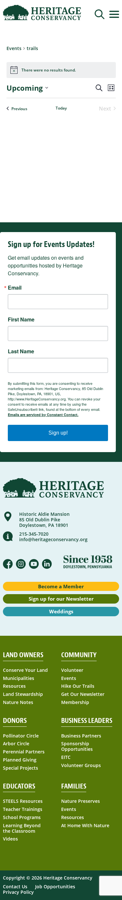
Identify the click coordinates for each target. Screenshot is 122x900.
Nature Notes (18, 702)
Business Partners (81, 736)
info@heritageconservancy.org (53, 539)
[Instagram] (21, 564)
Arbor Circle (16, 744)
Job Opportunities (55, 886)
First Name (21, 319)
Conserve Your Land (25, 670)
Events (68, 678)
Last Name (21, 351)
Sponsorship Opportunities (77, 746)
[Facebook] (8, 564)
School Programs (22, 817)
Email (14, 287)
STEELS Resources (23, 801)
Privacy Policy (18, 892)
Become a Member (61, 586)
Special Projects (20, 768)
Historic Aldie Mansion (44, 514)
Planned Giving (19, 760)
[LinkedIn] (47, 564)
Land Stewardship (23, 694)
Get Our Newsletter (82, 694)
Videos (10, 839)
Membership (75, 702)
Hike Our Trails (77, 686)
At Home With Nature (85, 825)
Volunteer (72, 670)
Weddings (61, 611)
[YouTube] (34, 564)
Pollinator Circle (21, 736)
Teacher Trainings (22, 809)
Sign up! (58, 433)
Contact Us (15, 886)
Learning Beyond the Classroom (22, 828)
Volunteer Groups (81, 765)
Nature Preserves (80, 801)
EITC (66, 757)
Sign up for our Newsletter (61, 598)
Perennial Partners (24, 752)
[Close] (98, 29)
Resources (14, 686)
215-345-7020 (33, 534)
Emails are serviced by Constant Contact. (43, 414)
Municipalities (18, 678)
